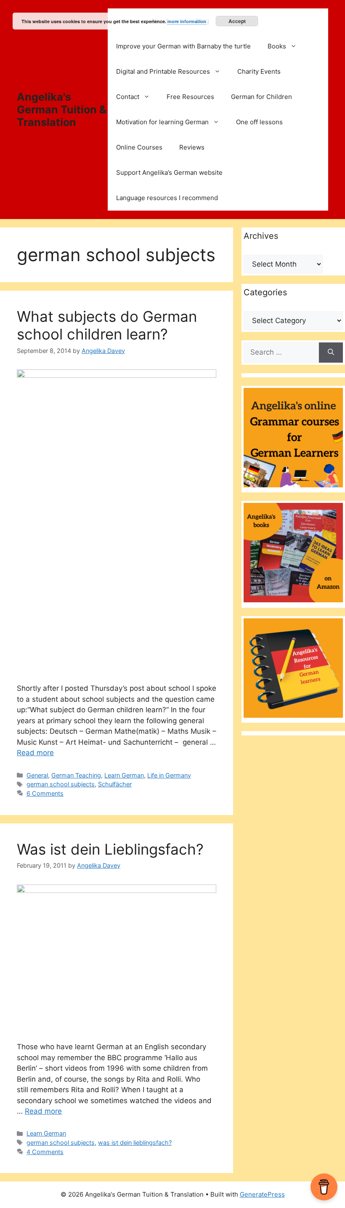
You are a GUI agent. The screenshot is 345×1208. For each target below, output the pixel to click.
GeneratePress (262, 1194)
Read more (35, 752)
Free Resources (190, 97)
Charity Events (259, 71)
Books (277, 46)
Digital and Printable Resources (163, 71)
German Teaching (76, 775)
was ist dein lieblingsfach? (135, 1142)
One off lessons (259, 122)
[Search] (331, 352)
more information (186, 21)
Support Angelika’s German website (169, 172)
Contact (127, 97)
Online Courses (139, 147)
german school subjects (61, 784)
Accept (237, 21)
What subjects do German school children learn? (107, 325)
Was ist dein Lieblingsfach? (110, 849)
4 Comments (45, 1151)
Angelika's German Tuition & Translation (61, 109)
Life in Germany (169, 775)
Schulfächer (115, 784)
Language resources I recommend (167, 198)
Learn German (124, 775)
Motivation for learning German (162, 122)
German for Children (261, 97)
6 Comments (45, 793)
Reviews (191, 147)
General (37, 775)
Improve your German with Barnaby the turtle (183, 46)
